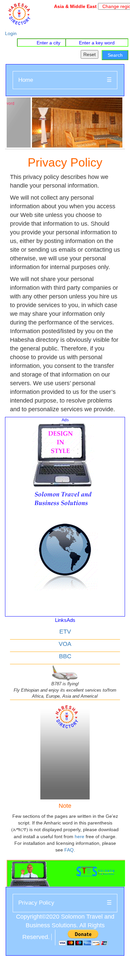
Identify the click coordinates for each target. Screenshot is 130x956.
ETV (65, 631)
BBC (65, 656)
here (79, 836)
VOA (65, 644)
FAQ (69, 850)
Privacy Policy (36, 903)
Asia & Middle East (74, 6)
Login (11, 33)
